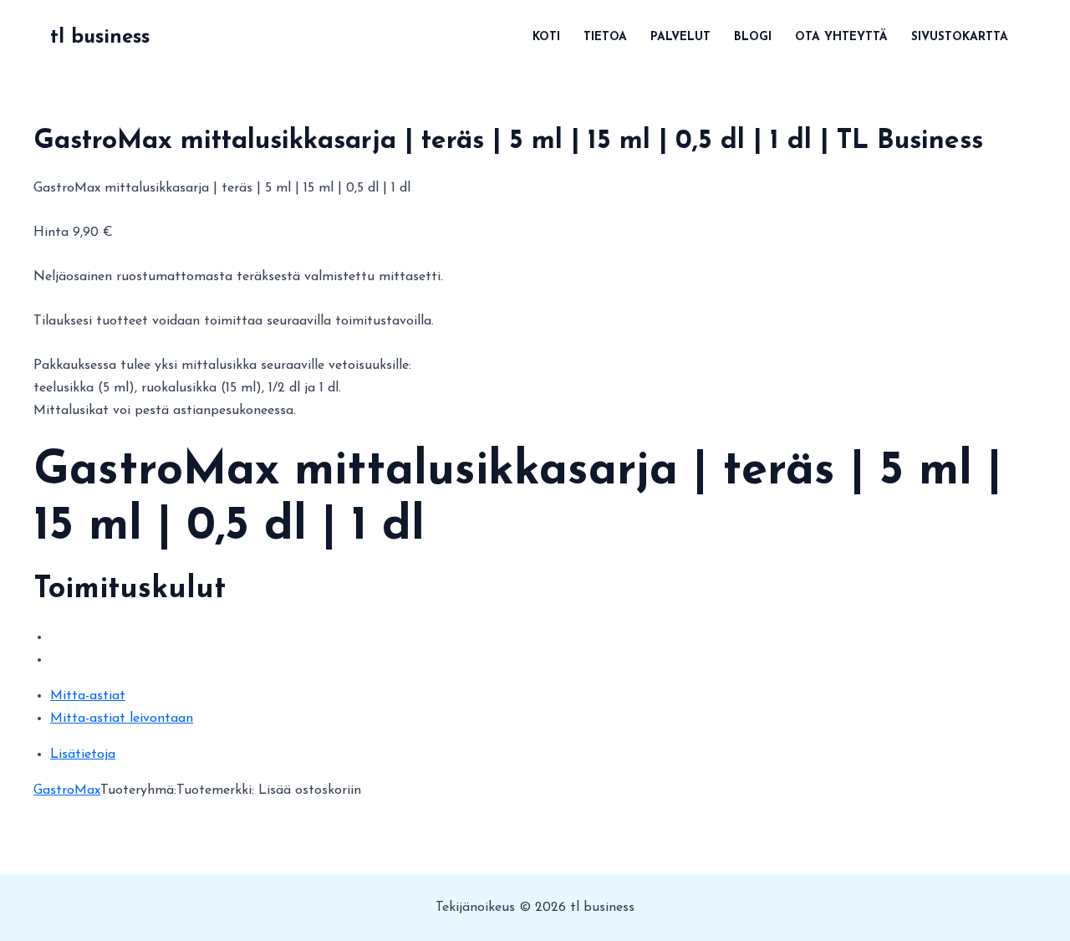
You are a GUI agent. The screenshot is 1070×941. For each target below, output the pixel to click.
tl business (100, 38)
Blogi (753, 37)
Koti (546, 37)
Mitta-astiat (87, 696)
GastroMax (66, 790)
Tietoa (605, 37)
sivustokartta (959, 37)
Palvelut (680, 37)
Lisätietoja (82, 754)
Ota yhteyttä (841, 37)
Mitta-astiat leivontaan (121, 718)
